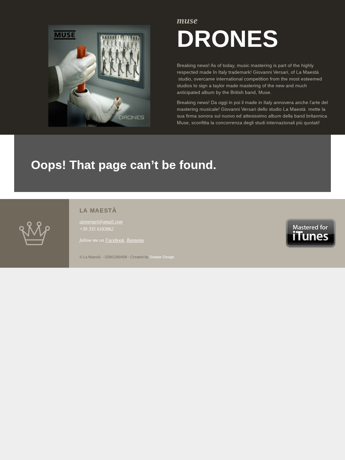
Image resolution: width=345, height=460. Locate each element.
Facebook (114, 240)
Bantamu (135, 240)
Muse (264, 92)
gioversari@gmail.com (101, 221)
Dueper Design (162, 257)
